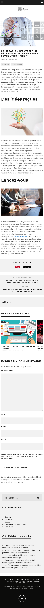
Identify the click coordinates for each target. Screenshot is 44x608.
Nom (3, 414)
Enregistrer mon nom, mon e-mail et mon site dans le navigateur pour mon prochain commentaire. (22, 456)
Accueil (9, 579)
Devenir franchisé (20, 236)
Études (7, 522)
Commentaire (7, 370)
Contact (23, 583)
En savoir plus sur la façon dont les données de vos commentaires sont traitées (21, 479)
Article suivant (22, 286)
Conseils (8, 517)
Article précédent (22, 277)
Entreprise (6, 64)
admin (3, 59)
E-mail (4, 427)
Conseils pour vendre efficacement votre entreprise (22, 290)
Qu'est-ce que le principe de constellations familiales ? (22, 282)
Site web (5, 439)
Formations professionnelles (15, 524)
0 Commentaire (17, 64)
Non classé (9, 527)
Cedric (4, 350)
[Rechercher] (42, 2)
